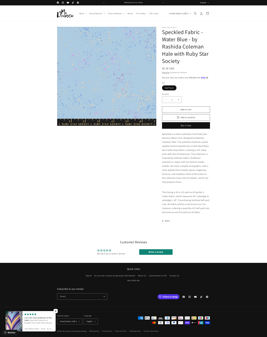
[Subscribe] (104, 296)
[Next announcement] (163, 2)
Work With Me (133, 280)
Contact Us (174, 275)
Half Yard (169, 88)
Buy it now (186, 125)
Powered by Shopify (79, 331)
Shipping (165, 72)
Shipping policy (135, 331)
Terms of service (121, 331)
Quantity (165, 94)
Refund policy (94, 331)
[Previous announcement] (104, 2)
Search (89, 275)
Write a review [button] (156, 251)
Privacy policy (107, 331)
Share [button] (167, 221)
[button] (83, 13)
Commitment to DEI (158, 275)
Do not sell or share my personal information (114, 275)
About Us (142, 275)
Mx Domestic (67, 331)
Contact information (151, 331)
